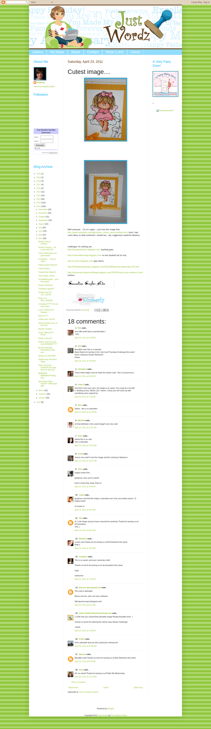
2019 (38, 177)
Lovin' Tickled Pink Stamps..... (46, 311)
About (75, 52)
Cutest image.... (44, 268)
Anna (81, 670)
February (43, 394)
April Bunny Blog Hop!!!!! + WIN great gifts (47, 383)
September (43, 220)
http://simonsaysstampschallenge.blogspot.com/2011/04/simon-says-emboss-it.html (105, 272)
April (41, 238)
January (42, 398)
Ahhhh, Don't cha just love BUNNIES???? (47, 343)
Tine (80, 518)
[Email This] (95, 310)
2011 (38, 206)
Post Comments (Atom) (88, 692)
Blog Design (103, 715)
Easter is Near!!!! (45, 338)
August (42, 224)
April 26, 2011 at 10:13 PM (86, 677)
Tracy (80, 436)
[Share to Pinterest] (107, 310)
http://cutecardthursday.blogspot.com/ (84, 255)
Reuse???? (43, 316)
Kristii (80, 454)
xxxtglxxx (83, 557)
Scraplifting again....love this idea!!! (48, 280)
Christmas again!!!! (46, 289)
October (42, 217)
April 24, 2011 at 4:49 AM (85, 487)
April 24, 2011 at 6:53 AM (85, 510)
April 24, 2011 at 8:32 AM (85, 530)
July (40, 227)
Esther (82, 639)
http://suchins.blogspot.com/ (80, 261)
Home (135, 52)
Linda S (81, 385)
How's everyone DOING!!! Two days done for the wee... (47, 367)
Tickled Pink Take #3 (47, 272)
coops (81, 495)
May (41, 235)
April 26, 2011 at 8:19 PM (85, 661)
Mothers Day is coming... (44, 243)
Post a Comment (78, 682)
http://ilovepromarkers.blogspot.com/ (84, 249)
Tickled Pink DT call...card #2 (44, 293)
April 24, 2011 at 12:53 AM (86, 445)
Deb (79, 346)
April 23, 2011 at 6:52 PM (85, 376)
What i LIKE (115, 52)
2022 (38, 174)
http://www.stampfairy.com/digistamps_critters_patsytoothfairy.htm (97, 232)
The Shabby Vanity (119, 715)
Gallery (37, 52)
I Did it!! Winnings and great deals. (47, 254)
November (43, 213)
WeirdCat (83, 539)
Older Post (138, 687)
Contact (93, 52)
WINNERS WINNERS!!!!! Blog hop (47, 375)
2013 (38, 199)
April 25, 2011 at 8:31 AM (85, 605)
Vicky (80, 469)
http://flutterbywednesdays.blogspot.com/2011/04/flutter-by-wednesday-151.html (103, 267)
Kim (79, 328)
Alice (80, 405)
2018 (38, 181)
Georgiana (82, 369)
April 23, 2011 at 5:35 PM (85, 361)
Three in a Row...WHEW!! (45, 299)
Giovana (83, 654)
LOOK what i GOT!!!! (46, 319)
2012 (38, 203)
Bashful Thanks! (45, 329)
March (41, 390)
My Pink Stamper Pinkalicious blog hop (46, 350)
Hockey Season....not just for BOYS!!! (47, 248)
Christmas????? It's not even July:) (48, 305)
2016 (38, 188)
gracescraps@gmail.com (90, 587)
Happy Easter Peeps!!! (47, 265)
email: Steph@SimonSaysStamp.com (95, 613)
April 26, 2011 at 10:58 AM (86, 646)
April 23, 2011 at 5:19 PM (85, 338)
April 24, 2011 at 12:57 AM (86, 461)
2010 (38, 402)
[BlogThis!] (98, 310)
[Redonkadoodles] (164, 110)
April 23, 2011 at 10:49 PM (86, 412)
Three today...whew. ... (47, 276)
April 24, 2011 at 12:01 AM (86, 427)
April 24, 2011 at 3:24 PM (85, 548)
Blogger (110, 709)
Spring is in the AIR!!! (47, 356)
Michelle (81, 420)
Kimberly (41, 82)
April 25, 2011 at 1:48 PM (85, 631)
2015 (38, 192)
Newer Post (73, 687)
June (41, 231)
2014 (38, 195)
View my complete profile (44, 86)
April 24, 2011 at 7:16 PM (85, 579)
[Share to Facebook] (104, 310)
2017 (38, 184)
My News (57, 52)
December (43, 209)
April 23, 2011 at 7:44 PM (85, 397)
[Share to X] (101, 310)
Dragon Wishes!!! (45, 285)
